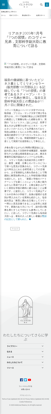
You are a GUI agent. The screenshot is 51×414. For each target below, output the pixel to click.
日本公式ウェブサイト (9, 12)
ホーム (3, 15)
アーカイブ (15, 229)
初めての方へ (13, 15)
